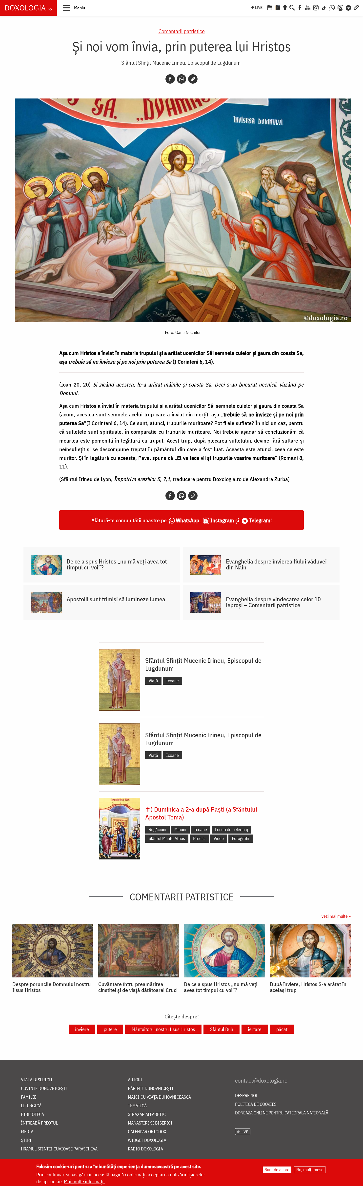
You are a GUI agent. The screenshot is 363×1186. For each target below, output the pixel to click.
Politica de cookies (255, 1104)
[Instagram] (315, 7)
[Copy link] (193, 79)
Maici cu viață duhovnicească (159, 1097)
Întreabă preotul (39, 1123)
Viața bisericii (36, 1080)
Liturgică (31, 1105)
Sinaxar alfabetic (147, 1114)
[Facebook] (300, 7)
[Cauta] (292, 7)
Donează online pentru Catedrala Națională (281, 1113)
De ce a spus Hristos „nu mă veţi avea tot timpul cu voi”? (117, 564)
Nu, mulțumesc (309, 1169)
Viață (153, 680)
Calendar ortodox (147, 1131)
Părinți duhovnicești (150, 1088)
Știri (26, 1140)
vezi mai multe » (336, 916)
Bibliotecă (32, 1114)
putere (110, 1029)
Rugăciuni (157, 829)
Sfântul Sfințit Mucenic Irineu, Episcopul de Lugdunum (181, 62)
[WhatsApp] (332, 7)
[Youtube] (307, 7)
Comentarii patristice (182, 31)
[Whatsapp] (181, 79)
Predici (199, 838)
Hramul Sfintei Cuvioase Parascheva (59, 1149)
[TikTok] (324, 7)
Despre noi (246, 1095)
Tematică (137, 1105)
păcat (281, 1029)
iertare (255, 1029)
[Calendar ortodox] (269, 7)
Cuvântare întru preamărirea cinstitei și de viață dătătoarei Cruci (138, 987)
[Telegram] (348, 7)
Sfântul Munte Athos (167, 838)
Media (27, 1131)
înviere (82, 1029)
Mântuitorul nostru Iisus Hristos (163, 1029)
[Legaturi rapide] (356, 7)
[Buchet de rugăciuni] (284, 7)
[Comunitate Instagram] (340, 7)
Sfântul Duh (221, 1029)
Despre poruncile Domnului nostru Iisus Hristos (51, 987)
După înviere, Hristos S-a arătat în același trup (308, 987)
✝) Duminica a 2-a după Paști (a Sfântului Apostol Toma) (201, 813)
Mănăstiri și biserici (150, 1123)
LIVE (258, 7)
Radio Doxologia (145, 1149)
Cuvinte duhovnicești (44, 1088)
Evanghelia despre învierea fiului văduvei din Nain (276, 564)
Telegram (259, 520)
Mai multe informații (84, 1181)
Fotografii (240, 838)
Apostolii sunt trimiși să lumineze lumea (116, 599)
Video (219, 838)
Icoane (172, 680)
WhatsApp (187, 520)
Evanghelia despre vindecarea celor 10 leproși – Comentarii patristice (273, 602)
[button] (74, 7)
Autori (135, 1080)
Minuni (180, 829)
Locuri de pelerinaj (231, 829)
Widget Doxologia (147, 1140)
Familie (28, 1097)
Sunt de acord (277, 1169)
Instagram (222, 520)
